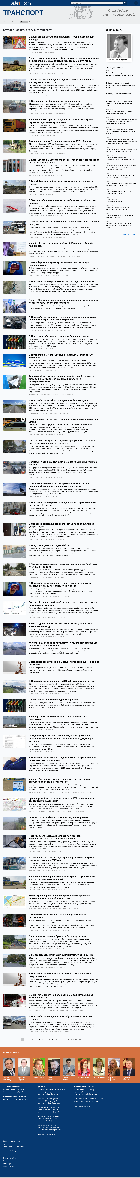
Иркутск (50, 113)
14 (68, 1039)
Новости (56, 22)
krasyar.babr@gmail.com (53, 1112)
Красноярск (49, 73)
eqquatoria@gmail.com (89, 1094)
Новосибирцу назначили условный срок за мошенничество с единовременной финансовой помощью (121, 167)
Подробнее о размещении (83, 1106)
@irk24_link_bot (51, 1101)
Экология (40, 330)
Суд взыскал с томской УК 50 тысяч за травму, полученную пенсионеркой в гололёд (119, 225)
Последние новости (114, 68)
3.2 (16, 1174)
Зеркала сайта (8, 1166)
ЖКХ (38, 394)
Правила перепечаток (11, 1144)
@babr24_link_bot (17, 1090)
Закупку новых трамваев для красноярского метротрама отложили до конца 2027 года (61, 858)
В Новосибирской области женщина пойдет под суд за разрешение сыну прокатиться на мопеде (60, 584)
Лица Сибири (114, 30)
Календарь (7, 1164)
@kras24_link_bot (51, 1110)
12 (61, 1039)
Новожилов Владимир (118, 60)
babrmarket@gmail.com (89, 1101)
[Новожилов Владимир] (119, 47)
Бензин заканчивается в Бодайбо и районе (53, 699)
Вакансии (6, 1154)
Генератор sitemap (50, 1174)
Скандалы (46, 95)
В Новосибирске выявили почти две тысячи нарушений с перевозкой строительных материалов (62, 318)
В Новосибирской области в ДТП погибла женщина (58, 400)
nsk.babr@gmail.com (52, 1121)
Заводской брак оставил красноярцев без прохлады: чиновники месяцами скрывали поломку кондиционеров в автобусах (62, 738)
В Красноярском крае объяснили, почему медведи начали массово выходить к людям (120, 103)
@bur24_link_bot (51, 1092)
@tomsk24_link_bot (52, 1127)
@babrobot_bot (86, 1092)
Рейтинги (40, 22)
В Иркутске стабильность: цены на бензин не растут (59, 336)
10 (53, 1039)
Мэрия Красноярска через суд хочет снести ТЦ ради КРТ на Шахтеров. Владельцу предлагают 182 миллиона (121, 121)
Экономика (40, 73)
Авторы (32, 22)
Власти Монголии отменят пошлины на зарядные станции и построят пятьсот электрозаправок (63, 301)
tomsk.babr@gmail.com (53, 1130)
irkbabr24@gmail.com (52, 1103)
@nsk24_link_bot (51, 1118)
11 (57, 1039)
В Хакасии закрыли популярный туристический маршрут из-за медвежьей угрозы (120, 85)
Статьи (48, 22)
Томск (50, 215)
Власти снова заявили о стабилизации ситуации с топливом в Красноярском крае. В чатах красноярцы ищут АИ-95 (64, 59)
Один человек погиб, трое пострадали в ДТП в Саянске (60, 141)
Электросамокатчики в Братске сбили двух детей (57, 936)
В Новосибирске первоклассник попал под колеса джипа (61, 281)
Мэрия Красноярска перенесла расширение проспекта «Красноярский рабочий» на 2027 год (60, 897)
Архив (63, 22)
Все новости (129, 235)
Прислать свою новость (46, 1134)
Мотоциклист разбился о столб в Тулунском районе (58, 817)
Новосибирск (52, 275)
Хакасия (39, 52)
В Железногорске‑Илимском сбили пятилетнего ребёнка (61, 955)
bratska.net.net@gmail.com (19, 1099)
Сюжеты (15, 22)
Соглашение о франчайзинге (13, 1147)
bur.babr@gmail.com (52, 1094)
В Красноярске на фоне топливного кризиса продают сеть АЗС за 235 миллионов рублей (62, 878)
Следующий (76, 1039)
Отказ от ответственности (12, 1141)
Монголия (48, 175)
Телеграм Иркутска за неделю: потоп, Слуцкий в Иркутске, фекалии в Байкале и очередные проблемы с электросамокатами (62, 379)
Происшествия (34, 113)
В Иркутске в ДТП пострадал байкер (49, 545)
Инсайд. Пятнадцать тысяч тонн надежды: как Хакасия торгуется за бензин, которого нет (60, 780)
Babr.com (20, 3)
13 (64, 1039)
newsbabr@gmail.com (18, 1092)
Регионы (7, 22)
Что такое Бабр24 (9, 1151)
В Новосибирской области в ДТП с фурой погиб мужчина (62, 681)
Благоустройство (35, 908)
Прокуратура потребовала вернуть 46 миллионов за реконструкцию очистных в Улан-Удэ (120, 131)
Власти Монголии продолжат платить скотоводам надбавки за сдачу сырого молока (119, 75)
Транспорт (32, 52)
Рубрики (24, 22)
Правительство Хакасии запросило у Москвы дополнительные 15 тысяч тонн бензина (55, 837)
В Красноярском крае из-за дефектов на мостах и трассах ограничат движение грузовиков (62, 121)
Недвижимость (52, 256)
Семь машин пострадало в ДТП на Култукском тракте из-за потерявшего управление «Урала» (62, 442)
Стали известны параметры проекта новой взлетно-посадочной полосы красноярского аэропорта (59, 484)
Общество (44, 1010)
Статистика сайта (9, 1158)
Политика (61, 256)
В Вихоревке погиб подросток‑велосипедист (54, 101)
